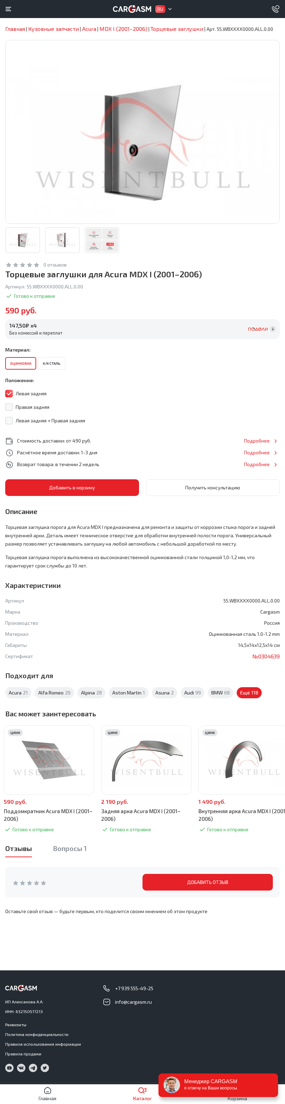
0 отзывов (55, 265)
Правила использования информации (43, 1044)
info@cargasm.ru (133, 1002)
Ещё (249, 693)
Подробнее (257, 441)
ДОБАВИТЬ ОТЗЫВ (207, 882)
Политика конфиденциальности (36, 1034)
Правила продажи (23, 1053)
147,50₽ (23, 325)
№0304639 (266, 656)
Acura (18, 693)
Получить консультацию (212, 487)
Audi (192, 693)
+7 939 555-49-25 (134, 988)
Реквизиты (15, 1024)
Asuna (164, 693)
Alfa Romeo (54, 693)
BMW (220, 693)
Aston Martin (128, 693)
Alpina (91, 693)
